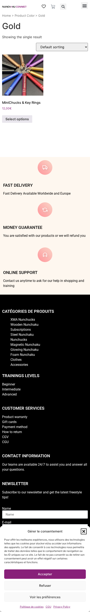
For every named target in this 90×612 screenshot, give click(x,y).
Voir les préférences (45, 597)
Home (6, 16)
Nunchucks (18, 340)
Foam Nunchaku (22, 355)
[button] (84, 531)
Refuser (45, 586)
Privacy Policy (61, 606)
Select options (17, 119)
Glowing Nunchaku (24, 350)
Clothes (16, 360)
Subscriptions (20, 330)
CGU (48, 606)
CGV (5, 437)
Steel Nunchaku (22, 335)
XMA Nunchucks (22, 320)
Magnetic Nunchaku (25, 345)
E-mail (6, 522)
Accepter (45, 574)
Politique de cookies (32, 606)
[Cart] (53, 6)
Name (6, 508)
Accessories (19, 365)
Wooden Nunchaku (24, 325)
